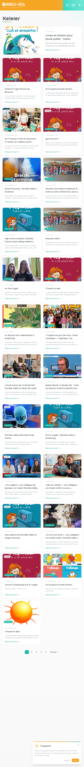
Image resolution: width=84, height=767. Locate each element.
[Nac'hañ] (78, 745)
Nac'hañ (67, 760)
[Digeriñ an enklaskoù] (67, 5)
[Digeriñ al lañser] (79, 5)
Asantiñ (75, 760)
